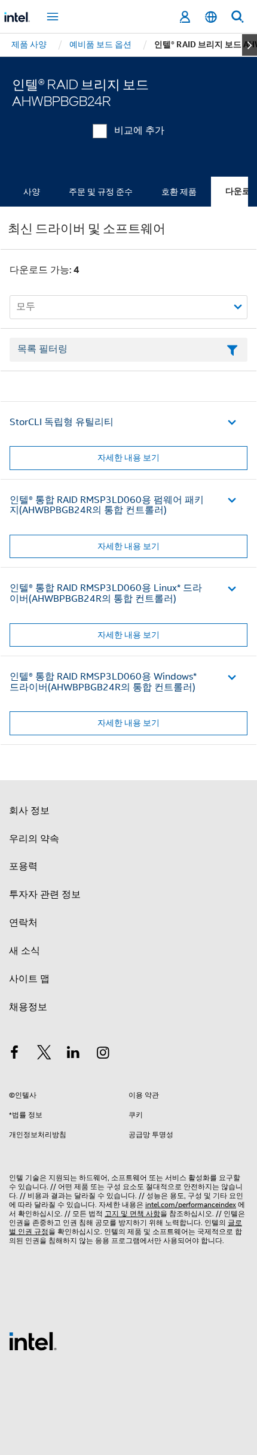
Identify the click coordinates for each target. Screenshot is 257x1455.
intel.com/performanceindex (190, 1204)
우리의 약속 (34, 839)
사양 (31, 191)
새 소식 (24, 951)
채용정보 (28, 1007)
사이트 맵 (29, 979)
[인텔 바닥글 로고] (33, 1341)
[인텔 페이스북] (14, 1054)
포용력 (23, 866)
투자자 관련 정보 (45, 895)
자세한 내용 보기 (128, 457)
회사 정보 (29, 811)
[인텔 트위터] (44, 1054)
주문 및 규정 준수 (101, 191)
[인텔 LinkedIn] (73, 1054)
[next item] (249, 45)
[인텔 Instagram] (103, 1054)
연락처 (23, 923)
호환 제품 (179, 191)
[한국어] (211, 17)
